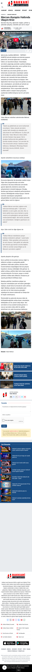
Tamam (18, 670)
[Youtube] (25, 397)
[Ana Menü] (1, 3)
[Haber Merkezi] (4, 394)
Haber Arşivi (21, 637)
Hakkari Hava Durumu (23, 624)
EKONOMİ (17, 10)
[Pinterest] (13, 620)
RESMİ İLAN (21, 651)
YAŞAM (28, 649)
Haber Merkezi (13, 393)
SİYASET (24, 10)
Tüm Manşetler (21, 633)
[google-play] (22, 643)
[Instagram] (19, 397)
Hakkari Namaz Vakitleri (8, 628)
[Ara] (2, 7)
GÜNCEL (10, 10)
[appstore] (9, 643)
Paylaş (4, 50)
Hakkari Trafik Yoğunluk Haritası (23, 628)
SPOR (30, 10)
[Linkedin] (22, 397)
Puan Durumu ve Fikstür (8, 633)
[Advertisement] (16, 520)
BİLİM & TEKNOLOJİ (12, 651)
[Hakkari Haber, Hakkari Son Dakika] (18, 3)
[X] (10, 620)
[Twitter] (16, 397)
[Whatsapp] (24, 620)
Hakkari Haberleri (11, 14)
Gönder (4, 426)
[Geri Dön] (4, 667)
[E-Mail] (11, 397)
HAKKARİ (3, 10)
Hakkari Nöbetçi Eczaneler (8, 624)
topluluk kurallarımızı (14, 431)
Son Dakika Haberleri (7, 637)
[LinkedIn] (19, 620)
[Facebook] (13, 397)
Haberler (3, 14)
